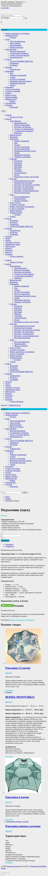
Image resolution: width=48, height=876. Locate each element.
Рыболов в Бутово (14, 866)
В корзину (5, 540)
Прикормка (9, 71)
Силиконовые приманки (19, 53)
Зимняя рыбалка (11, 35)
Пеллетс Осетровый (17, 79)
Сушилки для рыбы (12, 91)
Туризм (8, 93)
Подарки (8, 67)
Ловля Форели (10, 49)
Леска (7, 39)
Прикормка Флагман (18, 83)
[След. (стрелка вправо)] (4, 874)
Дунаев (12, 77)
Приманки (9, 87)
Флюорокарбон (15, 45)
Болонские (14, 107)
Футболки (14, 65)
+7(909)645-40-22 (14, 405)
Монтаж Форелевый (17, 51)
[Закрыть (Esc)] (2, 872)
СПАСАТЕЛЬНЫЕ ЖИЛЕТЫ (21, 61)
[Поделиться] (4, 872)
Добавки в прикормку (18, 75)
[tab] (26, 544)
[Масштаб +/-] (8, 872)
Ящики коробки (11, 97)
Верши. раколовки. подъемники (17, 33)
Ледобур (13, 37)
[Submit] (26, 18)
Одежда (8, 59)
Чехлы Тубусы (10, 95)
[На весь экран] (6, 872)
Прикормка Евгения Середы (20, 81)
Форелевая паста (16, 57)
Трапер (12, 85)
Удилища (8, 105)
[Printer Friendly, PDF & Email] (7, 605)
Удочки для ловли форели (19, 55)
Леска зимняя (15, 43)
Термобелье (14, 63)
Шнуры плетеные (16, 47)
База (11, 73)
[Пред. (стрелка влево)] (2, 874)
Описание (9, 544)
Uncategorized (10, 103)
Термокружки (15, 69)
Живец (12, 101)
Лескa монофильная (17, 41)
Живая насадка (11, 99)
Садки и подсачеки (12, 89)
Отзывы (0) (9, 546)
